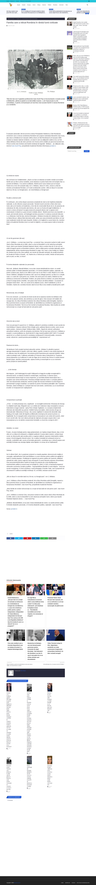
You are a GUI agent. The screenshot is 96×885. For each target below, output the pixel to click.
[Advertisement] (36, 36)
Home (62, 882)
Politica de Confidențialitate (25, 1)
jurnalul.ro (53, 146)
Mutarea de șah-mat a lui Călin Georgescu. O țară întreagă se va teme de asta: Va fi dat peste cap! (49, 701)
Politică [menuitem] (49, 4)
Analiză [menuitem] (23, 4)
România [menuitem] (55, 4)
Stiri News (23, 670)
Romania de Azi (17, 882)
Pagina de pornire (11, 18)
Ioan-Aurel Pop (16, 146)
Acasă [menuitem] (18, 4)
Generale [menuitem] (61, 4)
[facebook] (88, 1)
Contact (17, 1)
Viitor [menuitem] (67, 4)
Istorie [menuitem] (34, 4)
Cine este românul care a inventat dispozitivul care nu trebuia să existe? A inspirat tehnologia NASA (15, 646)
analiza (11, 533)
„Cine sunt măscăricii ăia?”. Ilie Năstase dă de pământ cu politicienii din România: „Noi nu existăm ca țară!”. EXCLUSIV (75, 12)
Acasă (8, 1)
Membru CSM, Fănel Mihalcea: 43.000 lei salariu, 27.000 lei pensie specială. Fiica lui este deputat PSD (81, 107)
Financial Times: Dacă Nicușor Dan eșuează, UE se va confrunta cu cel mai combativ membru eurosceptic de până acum (55, 601)
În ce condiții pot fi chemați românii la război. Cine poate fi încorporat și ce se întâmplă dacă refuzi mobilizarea (20, 12)
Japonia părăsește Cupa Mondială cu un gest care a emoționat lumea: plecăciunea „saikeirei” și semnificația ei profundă (81, 48)
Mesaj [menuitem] (39, 4)
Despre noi (12, 1)
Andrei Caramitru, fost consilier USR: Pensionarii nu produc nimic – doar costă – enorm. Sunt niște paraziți (81, 25)
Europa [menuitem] (29, 4)
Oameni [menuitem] (44, 4)
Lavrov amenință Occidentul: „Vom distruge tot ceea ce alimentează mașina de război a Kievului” (81, 99)
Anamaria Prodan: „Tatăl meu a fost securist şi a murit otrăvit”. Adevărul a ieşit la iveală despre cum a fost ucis (49, 775)
